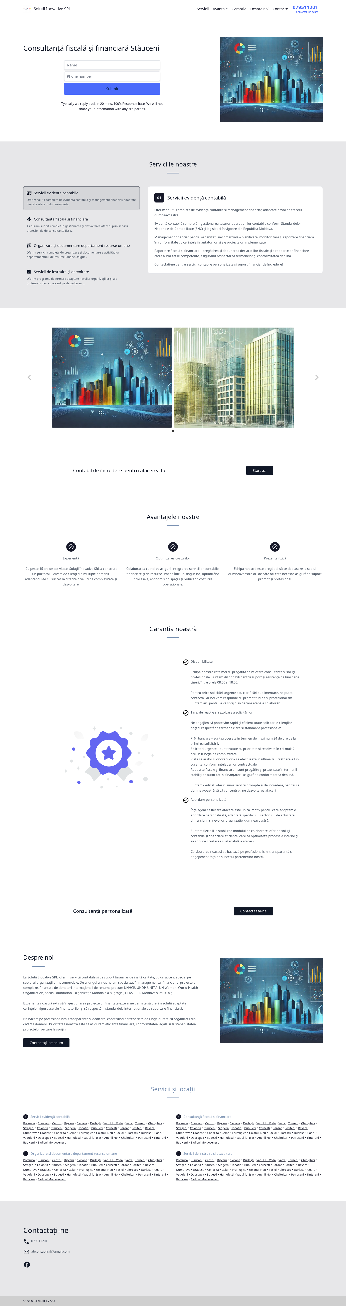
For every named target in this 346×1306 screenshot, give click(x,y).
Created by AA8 (44, 1301)
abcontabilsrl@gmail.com (50, 1251)
